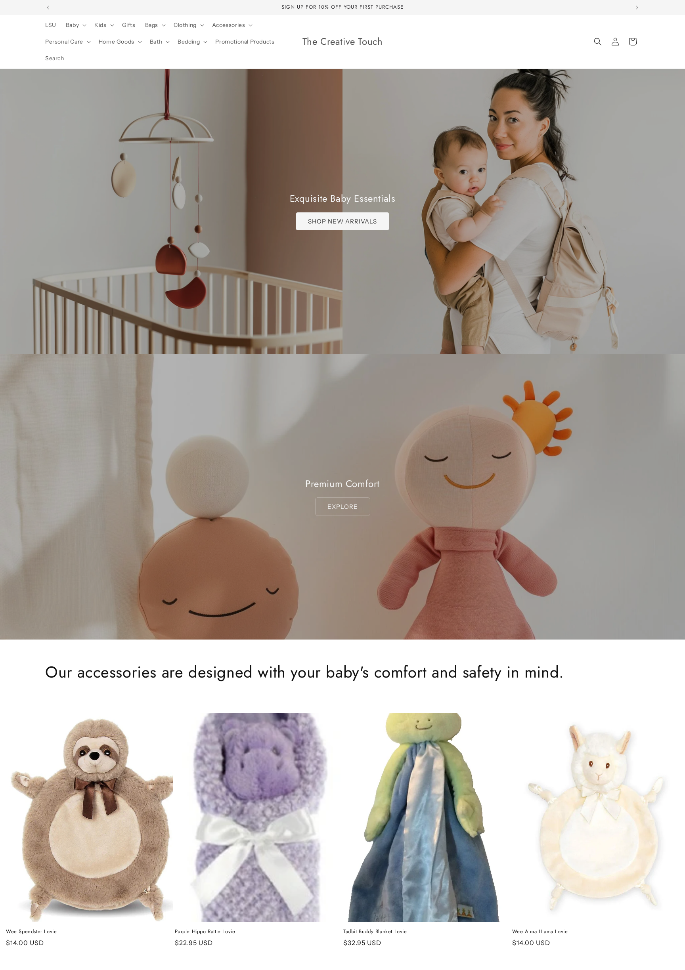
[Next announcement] (637, 7)
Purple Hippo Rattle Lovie (205, 931)
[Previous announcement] (48, 7)
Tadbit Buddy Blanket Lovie (375, 931)
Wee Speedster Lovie (31, 931)
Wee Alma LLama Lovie (540, 931)
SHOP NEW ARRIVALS (342, 221)
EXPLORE (342, 506)
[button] (75, 25)
